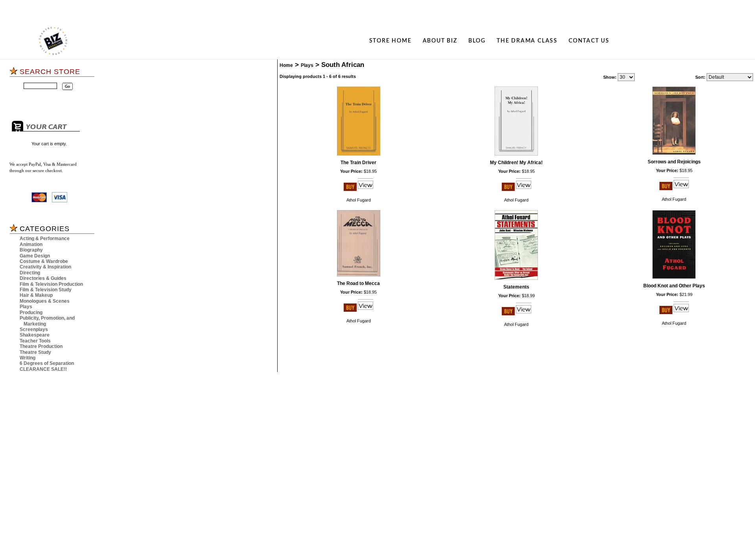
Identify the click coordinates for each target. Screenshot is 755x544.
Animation (31, 244)
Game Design (35, 256)
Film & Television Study (46, 289)
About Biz (440, 40)
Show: (610, 77)
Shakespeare (35, 335)
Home (286, 65)
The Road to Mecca (358, 283)
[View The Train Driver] (365, 189)
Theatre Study (35, 352)
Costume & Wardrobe (44, 261)
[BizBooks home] (53, 41)
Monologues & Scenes (45, 301)
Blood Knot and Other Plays (674, 286)
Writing (27, 358)
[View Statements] (523, 313)
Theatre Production (41, 346)
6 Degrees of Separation (47, 363)
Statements (516, 287)
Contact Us (589, 40)
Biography (31, 250)
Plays (26, 306)
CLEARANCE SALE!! (43, 369)
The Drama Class (527, 40)
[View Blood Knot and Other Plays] (681, 312)
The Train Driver (358, 162)
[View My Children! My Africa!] (523, 189)
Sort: (700, 77)
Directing (30, 273)
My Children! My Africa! (516, 162)
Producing (31, 312)
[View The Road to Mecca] (365, 310)
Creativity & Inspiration (45, 267)
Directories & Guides (43, 278)
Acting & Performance (45, 238)
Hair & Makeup (36, 295)
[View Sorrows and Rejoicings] (681, 188)
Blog (477, 40)
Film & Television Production (51, 284)
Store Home (390, 40)
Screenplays (34, 329)
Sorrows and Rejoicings (674, 162)
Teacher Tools (35, 341)
